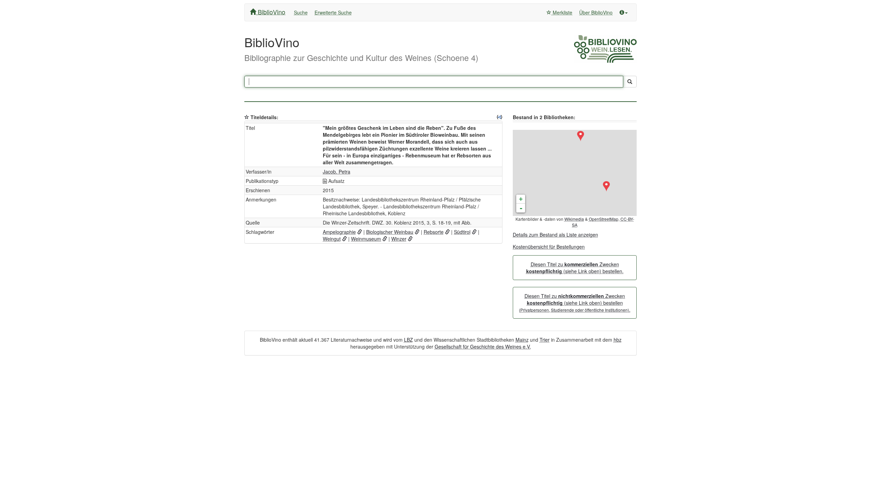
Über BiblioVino (596, 12)
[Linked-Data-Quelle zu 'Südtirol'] (474, 231)
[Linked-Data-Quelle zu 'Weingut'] (344, 238)
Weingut (332, 238)
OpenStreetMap (603, 219)
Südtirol (462, 231)
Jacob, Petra (336, 171)
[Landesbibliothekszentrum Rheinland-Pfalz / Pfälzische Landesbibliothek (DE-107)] (606, 186)
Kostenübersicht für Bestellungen (549, 246)
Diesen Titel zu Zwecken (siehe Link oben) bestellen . (574, 302)
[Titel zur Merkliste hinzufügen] (246, 117)
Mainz (522, 339)
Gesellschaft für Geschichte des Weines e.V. (483, 346)
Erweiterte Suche (333, 12)
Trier (545, 339)
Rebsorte (434, 231)
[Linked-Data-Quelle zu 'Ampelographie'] (359, 231)
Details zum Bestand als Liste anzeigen (555, 234)
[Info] (623, 12)
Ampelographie (339, 231)
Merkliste (561, 12)
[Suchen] (630, 81)
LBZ (408, 339)
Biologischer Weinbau (389, 231)
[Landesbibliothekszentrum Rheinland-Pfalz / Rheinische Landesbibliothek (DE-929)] (580, 136)
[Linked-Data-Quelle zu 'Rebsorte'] (447, 231)
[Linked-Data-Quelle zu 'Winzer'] (410, 238)
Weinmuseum (366, 238)
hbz (618, 339)
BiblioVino (270, 11)
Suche (301, 12)
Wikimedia (574, 219)
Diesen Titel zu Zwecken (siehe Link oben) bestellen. (575, 268)
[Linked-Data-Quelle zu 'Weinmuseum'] (384, 238)
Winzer (398, 238)
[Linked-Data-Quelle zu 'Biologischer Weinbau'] (417, 231)
